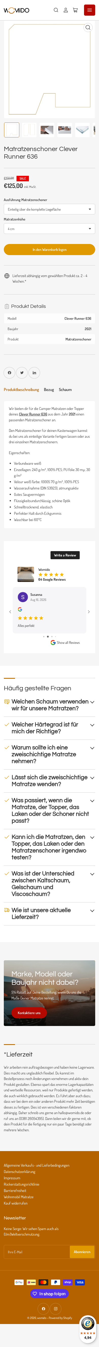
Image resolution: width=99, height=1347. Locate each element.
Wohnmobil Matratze (19, 1196)
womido (41, 1318)
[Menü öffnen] (89, 10)
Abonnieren (82, 1252)
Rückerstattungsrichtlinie (21, 1184)
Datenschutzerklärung (19, 1171)
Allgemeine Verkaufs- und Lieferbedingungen (36, 1165)
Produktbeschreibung (21, 389)
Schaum (65, 389)
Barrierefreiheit (15, 1190)
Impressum (12, 1177)
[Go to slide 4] (55, 636)
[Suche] (56, 10)
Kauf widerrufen (15, 1203)
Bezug (49, 389)
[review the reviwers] (20, 610)
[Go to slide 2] (48, 637)
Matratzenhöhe (14, 219)
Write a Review (65, 555)
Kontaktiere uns (29, 1013)
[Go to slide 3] (52, 636)
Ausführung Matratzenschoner (25, 200)
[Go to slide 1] (43, 636)
